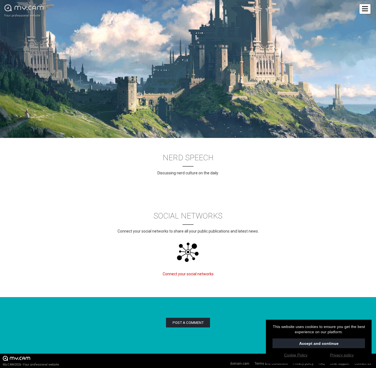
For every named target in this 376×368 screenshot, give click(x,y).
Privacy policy (303, 364)
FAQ (322, 364)
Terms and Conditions (271, 364)
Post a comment (188, 323)
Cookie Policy (295, 355)
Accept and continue (319, 343)
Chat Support (339, 364)
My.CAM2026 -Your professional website (31, 364)
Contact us (363, 364)
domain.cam (239, 364)
